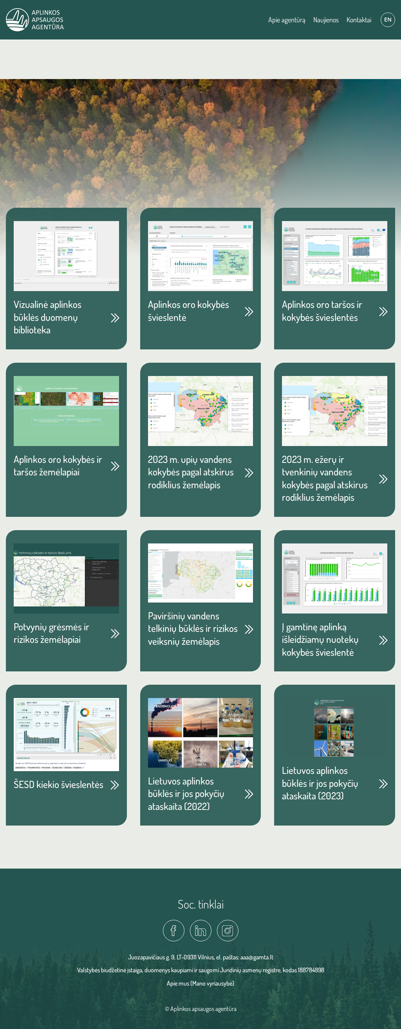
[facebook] (173, 930)
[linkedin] (200, 930)
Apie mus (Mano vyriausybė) (200, 983)
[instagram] (227, 930)
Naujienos (326, 19)
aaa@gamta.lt (256, 957)
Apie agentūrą (286, 19)
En (388, 19)
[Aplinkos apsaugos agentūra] (35, 19)
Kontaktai (359, 19)
